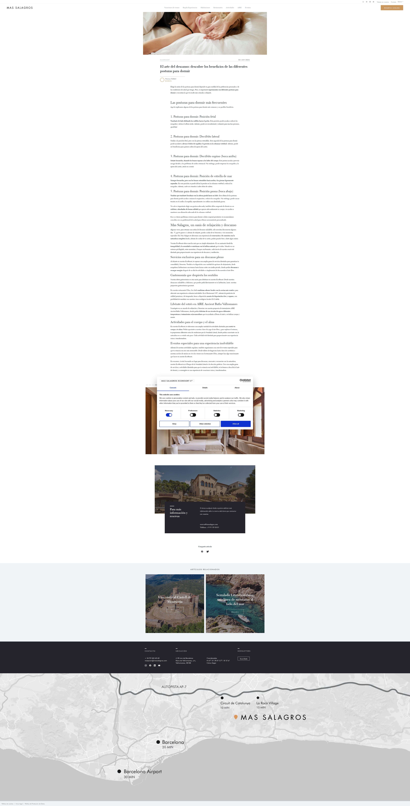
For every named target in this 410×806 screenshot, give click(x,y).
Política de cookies (7, 803)
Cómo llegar (211, 662)
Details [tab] (205, 388)
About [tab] (237, 388)
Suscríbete (243, 658)
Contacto (393, 1)
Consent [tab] (173, 388)
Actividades (230, 8)
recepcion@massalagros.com (156, 660)
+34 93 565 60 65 (213, 527)
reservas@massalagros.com (209, 524)
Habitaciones (205, 8)
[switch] (193, 415)
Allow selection (205, 424)
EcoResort (165, 59)
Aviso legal (19, 803)
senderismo (197, 332)
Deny (174, 424)
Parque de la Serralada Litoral (197, 364)
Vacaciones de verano (171, 8)
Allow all (236, 424)
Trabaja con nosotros (383, 1)
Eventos (248, 8)
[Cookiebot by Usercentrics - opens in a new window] (241, 380)
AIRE (240, 8)
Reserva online (392, 7)
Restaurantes (218, 8)
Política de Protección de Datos (35, 803)
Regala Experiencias (190, 8)
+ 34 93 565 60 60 (152, 657)
